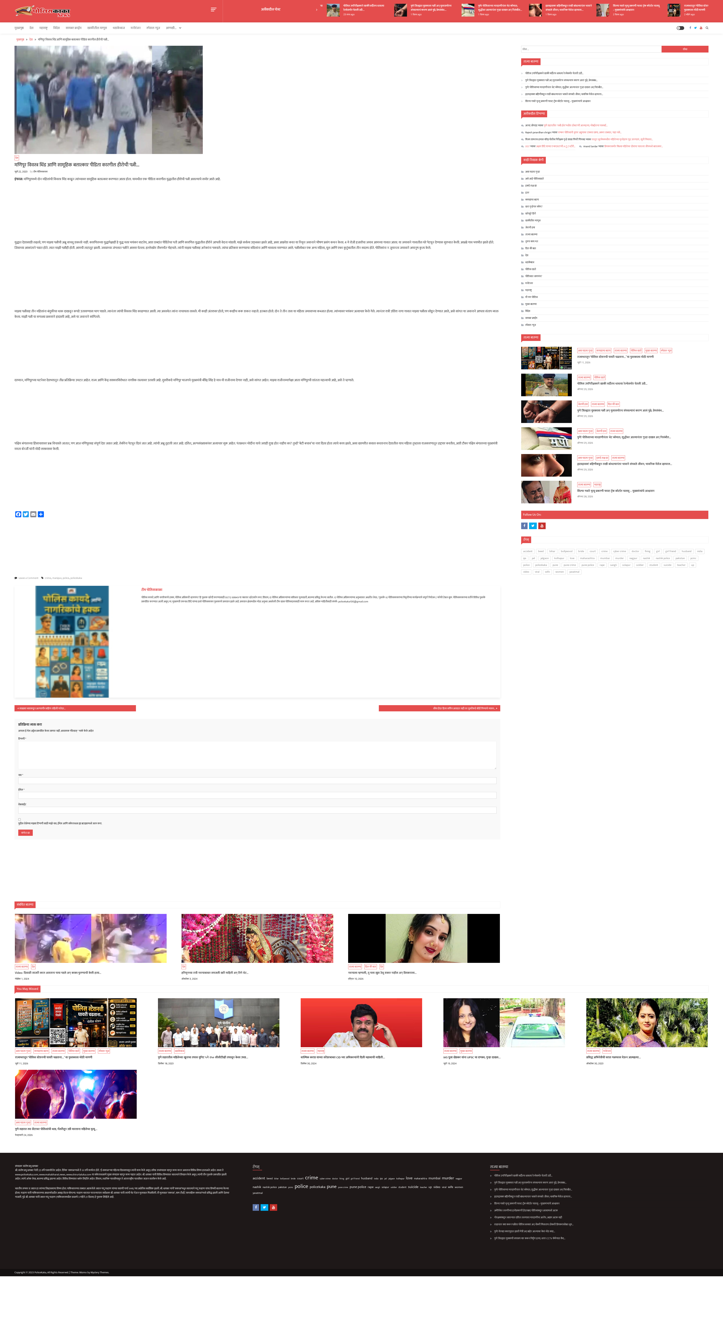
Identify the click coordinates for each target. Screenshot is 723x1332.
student (653, 565)
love (572, 558)
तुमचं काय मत (531, 241)
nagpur (633, 558)
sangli (613, 565)
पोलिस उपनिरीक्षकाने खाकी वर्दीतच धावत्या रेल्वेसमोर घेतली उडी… (554, 73)
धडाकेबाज (119, 28)
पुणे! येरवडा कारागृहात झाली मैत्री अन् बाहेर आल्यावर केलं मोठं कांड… (524, 1231)
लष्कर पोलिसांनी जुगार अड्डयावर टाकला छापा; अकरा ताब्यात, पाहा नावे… (590, 132)
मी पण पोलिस (531, 297)
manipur (56, 578)
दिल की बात (370, 967)
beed (541, 551)
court (593, 551)
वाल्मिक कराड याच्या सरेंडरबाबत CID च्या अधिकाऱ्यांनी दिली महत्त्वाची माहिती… (343, 1057)
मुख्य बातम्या (531, 304)
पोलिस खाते (530, 269)
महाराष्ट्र (43, 28)
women (559, 572)
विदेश (56, 28)
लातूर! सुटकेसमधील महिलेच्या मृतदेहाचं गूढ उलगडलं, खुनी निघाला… (622, 139)
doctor (635, 551)
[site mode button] (680, 28)
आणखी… (171, 28)
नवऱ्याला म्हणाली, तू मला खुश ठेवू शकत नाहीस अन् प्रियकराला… (382, 973)
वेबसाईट (22, 804)
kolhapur (559, 558)
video (526, 572)
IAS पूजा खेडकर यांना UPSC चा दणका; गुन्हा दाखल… (472, 1057)
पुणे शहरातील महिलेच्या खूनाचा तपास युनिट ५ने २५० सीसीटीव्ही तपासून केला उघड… (203, 1057)
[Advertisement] (257, 212)
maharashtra (587, 558)
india (699, 551)
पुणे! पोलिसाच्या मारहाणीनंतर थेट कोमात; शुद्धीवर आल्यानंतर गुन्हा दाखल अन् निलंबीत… (447, 8)
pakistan (680, 558)
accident (527, 551)
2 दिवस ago (565, 14)
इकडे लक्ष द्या (531, 186)
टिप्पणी (22, 739)
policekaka (76, 578)
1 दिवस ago (362, 14)
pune (555, 565)
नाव (20, 775)
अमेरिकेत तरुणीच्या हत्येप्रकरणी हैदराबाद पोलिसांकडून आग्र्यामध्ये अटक (526, 1210)
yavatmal (574, 572)
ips (524, 558)
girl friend (670, 551)
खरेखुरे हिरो (530, 213)
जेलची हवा (530, 227)
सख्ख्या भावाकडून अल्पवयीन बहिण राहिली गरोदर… (42, 708)
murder (619, 558)
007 (527, 146)
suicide (667, 565)
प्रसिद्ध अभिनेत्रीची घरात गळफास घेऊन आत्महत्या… (613, 1057)
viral (537, 572)
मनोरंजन (136, 28)
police (66, 578)
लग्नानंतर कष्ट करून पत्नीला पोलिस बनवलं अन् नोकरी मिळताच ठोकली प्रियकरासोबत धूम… (534, 1224)
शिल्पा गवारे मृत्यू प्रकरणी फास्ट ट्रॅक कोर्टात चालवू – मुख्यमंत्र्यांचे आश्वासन (583, 8)
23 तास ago (703, 14)
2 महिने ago (636, 14)
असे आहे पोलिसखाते (534, 179)
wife (547, 572)
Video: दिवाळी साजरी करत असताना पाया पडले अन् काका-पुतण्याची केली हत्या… (58, 973)
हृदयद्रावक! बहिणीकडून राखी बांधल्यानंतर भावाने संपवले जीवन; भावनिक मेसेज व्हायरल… (515, 8)
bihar (552, 551)
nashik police (663, 558)
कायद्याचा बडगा (532, 199)
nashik (646, 558)
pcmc (693, 558)
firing (648, 551)
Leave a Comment (28, 578)
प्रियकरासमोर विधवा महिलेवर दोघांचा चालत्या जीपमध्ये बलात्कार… (633, 146)
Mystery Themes (100, 1272)
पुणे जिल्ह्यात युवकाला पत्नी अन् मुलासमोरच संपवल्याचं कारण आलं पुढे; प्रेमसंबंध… (377, 8)
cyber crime (619, 551)
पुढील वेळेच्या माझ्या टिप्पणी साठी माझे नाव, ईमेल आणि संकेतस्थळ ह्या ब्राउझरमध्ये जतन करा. (60, 823)
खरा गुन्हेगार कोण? (533, 206)
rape (602, 565)
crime (48, 578)
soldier (640, 565)
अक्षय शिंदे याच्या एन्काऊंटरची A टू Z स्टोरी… (555, 146)
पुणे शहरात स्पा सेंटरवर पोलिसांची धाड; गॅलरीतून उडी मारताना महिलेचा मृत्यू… (56, 1129)
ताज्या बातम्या (22, 967)
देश (32, 28)
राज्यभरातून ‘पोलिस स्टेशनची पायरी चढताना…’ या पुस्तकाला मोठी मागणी (654, 8)
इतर (527, 193)
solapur (626, 565)
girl (658, 551)
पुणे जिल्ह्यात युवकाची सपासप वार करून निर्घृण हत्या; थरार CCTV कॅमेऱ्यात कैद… (529, 1238)
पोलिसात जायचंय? (533, 276)
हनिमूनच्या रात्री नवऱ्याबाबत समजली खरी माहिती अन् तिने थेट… (215, 973)
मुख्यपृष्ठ (19, 28)
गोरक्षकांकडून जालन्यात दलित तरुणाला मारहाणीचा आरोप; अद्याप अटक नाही (528, 1217)
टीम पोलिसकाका (40, 171)
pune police (588, 565)
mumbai (605, 558)
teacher (681, 565)
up (692, 565)
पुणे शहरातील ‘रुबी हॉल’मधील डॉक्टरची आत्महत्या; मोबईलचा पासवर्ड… (576, 125)
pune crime (570, 565)
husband (687, 551)
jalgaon (545, 558)
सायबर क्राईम (74, 28)
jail (533, 558)
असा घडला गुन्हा (532, 172)
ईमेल (21, 790)
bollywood (567, 551)
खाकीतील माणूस (97, 28)
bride (581, 551)
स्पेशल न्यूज (153, 28)
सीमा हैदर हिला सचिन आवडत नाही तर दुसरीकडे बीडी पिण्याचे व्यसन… (464, 708)
